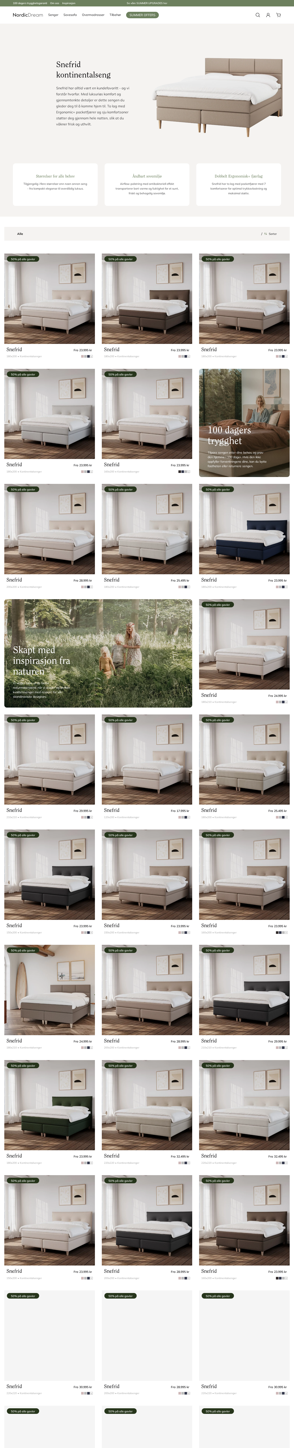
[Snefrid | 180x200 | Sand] (49, 299)
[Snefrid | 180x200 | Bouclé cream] (147, 529)
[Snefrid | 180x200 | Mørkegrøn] (49, 1105)
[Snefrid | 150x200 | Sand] (49, 1220)
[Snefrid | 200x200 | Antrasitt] (147, 1220)
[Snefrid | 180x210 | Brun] (49, 990)
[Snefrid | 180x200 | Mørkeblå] (244, 529)
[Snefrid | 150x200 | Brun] (147, 875)
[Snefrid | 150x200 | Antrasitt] (49, 875)
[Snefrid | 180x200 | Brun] (244, 299)
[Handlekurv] (278, 15)
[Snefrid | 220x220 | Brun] (244, 1335)
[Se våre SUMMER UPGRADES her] (147, 3)
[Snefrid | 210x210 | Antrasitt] (244, 990)
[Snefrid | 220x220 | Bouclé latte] (147, 1105)
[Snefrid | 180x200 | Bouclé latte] (244, 759)
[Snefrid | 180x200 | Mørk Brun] (147, 299)
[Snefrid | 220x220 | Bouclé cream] (244, 1105)
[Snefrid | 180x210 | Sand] (244, 644)
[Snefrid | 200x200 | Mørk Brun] (147, 1335)
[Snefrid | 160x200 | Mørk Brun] (244, 1220)
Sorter (273, 234)
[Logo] (28, 15)
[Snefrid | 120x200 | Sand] (147, 759)
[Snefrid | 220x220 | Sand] (49, 1335)
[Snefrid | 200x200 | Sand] (49, 529)
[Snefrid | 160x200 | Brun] (244, 875)
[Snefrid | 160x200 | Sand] (147, 414)
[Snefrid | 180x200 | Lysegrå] (49, 414)
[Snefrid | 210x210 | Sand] (49, 759)
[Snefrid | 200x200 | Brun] (147, 990)
